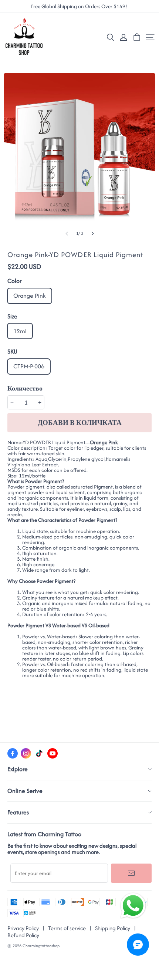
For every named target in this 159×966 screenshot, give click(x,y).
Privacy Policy (23, 928)
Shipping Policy (112, 928)
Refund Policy (23, 935)
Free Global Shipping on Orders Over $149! (79, 6)
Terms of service (67, 928)
